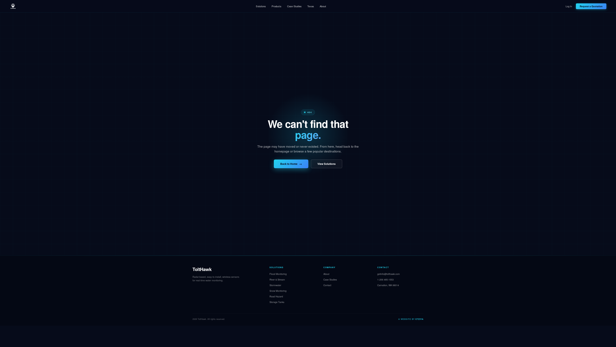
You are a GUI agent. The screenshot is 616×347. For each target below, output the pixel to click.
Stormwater (275, 285)
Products (276, 6)
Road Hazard (276, 296)
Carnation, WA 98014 (388, 285)
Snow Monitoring (278, 290)
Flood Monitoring (278, 274)
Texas (310, 6)
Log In (569, 6)
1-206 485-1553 (385, 279)
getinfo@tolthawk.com (388, 274)
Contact (327, 285)
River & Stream (277, 279)
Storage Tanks (277, 302)
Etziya (419, 319)
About (323, 6)
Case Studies (294, 6)
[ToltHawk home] (13, 6)
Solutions (261, 6)
